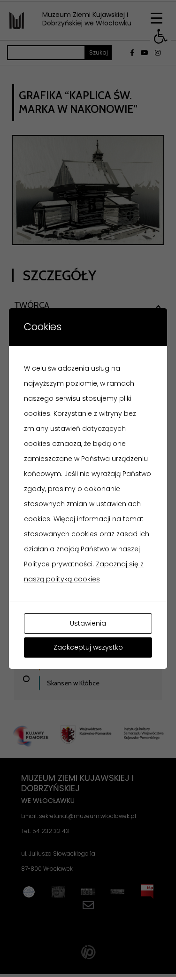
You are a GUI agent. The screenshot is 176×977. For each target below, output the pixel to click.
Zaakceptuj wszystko (88, 647)
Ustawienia (88, 623)
